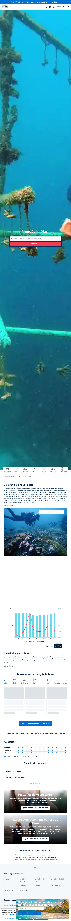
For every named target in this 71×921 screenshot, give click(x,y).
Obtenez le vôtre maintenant (35, 808)
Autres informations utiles (15, 777)
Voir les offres (53, 2)
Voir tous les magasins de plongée (35, 723)
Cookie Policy (13, 914)
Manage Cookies (10, 918)
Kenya (24, 476)
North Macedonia (10, 905)
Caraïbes (23, 886)
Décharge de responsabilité (47, 859)
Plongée (57, 683)
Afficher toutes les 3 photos (51, 512)
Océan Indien (24, 890)
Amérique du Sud (57, 879)
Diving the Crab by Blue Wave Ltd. (25, 859)
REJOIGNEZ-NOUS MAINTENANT (35, 839)
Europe (38, 886)
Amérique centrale (23, 880)
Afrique (19, 476)
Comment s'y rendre (13, 771)
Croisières (24, 683)
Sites (34, 683)
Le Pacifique (55, 886)
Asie (5, 886)
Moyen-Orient (8, 890)
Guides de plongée (9, 476)
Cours (47, 683)
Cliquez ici (50, 917)
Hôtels (14, 683)
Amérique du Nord (40, 880)
